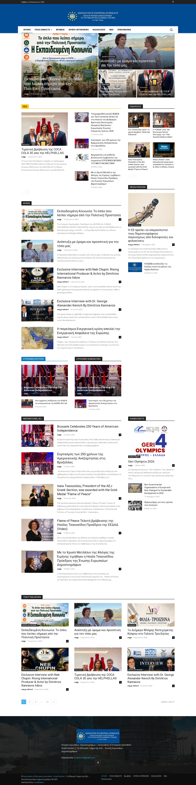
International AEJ (135, 156)
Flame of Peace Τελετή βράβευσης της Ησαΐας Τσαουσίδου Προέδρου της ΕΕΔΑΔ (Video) (87, 525)
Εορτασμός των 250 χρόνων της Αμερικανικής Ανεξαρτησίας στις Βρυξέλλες (106, 143)
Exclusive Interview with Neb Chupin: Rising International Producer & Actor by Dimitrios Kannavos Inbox (88, 273)
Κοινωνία (105, 84)
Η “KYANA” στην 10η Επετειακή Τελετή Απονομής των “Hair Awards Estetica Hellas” (163, 133)
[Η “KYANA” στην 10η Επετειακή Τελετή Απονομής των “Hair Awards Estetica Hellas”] (164, 120)
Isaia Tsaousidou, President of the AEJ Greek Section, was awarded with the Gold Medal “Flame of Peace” (138, 164)
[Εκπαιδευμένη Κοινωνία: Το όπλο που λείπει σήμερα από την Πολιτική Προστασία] (59, 65)
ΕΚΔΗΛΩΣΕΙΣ (133, 126)
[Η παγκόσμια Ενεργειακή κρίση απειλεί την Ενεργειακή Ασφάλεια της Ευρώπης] (37, 338)
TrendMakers (38, 782)
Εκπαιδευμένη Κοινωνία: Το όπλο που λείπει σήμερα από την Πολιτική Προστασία (44, 633)
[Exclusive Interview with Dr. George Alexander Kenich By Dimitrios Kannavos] (37, 310)
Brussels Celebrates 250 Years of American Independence (43, 389)
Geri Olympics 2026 (141, 461)
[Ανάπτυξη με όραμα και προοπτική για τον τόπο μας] (136, 51)
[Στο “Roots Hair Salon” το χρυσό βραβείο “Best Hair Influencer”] (139, 120)
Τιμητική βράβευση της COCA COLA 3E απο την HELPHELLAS (42, 151)
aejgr (23, 157)
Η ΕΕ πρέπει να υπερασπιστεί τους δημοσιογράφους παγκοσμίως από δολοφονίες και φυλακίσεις (150, 235)
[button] (171, 29)
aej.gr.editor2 (62, 282)
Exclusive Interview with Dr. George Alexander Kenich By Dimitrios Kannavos (150, 678)
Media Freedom (134, 225)
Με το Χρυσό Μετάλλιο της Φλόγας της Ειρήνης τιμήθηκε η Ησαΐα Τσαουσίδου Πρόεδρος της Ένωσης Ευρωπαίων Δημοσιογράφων (105, 178)
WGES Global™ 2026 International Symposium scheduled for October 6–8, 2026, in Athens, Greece (163, 163)
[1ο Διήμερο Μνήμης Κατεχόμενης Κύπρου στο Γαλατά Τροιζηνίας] (117, 84)
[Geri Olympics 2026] (151, 441)
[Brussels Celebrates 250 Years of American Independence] (44, 380)
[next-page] (28, 192)
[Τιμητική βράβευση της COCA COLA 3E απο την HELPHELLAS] (156, 84)
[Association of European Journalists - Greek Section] (92, 16)
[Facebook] (173, 2)
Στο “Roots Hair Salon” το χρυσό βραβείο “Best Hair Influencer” (139, 132)
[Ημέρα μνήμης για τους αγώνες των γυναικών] (135, 505)
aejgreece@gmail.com (84, 757)
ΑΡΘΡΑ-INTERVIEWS (31, 74)
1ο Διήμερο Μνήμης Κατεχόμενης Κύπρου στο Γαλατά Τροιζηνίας (150, 631)
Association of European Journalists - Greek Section (44, 776)
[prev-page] (23, 192)
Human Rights (134, 457)
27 (48, 702)
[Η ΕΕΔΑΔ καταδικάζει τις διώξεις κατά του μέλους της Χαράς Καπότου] (135, 267)
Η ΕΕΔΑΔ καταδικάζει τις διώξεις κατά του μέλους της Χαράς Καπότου (157, 267)
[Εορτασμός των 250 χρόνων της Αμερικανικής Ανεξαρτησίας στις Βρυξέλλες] (82, 143)
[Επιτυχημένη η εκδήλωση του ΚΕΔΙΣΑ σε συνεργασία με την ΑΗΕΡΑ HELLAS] (27, 403)
